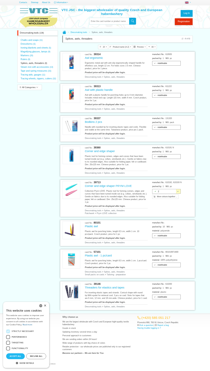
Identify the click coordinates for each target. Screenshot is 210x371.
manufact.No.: (158, 54)
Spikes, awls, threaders (34, 63)
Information (61, 2)
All (152, 47)
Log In (187, 13)
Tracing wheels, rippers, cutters (38, 78)
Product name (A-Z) (121, 47)
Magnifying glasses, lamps (35, 51)
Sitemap (34, 2)
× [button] (45, 305)
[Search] (132, 21)
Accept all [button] (15, 356)
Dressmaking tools (32, 32)
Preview (140, 47)
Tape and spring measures (36, 70)
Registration (184, 21)
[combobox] (109, 21)
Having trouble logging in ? (149, 328)
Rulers (25, 59)
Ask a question (146, 325)
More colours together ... (167, 197)
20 (103, 47)
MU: (167, 58)
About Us (46, 2)
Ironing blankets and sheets (36, 47)
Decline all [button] (36, 356)
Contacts (23, 2)
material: (156, 231)
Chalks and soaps (32, 40)
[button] (26, 363)
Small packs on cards (94, 274)
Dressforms (28, 43)
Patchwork (89, 213)
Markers (27, 55)
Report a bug (163, 325)
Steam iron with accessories (37, 67)
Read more (27, 324)
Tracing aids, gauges (33, 74)
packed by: (157, 58)
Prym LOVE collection (107, 213)
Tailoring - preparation (116, 274)
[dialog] (26, 335)
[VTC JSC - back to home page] (38, 17)
